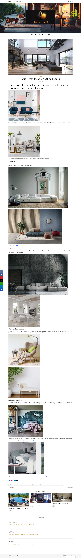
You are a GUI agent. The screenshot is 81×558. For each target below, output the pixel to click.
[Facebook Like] (1, 271)
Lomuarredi (12, 487)
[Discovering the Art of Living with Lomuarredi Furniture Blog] (40, 17)
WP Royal (16, 555)
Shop (17, 1)
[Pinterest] (1, 277)
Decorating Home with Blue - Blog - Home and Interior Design (21, 524)
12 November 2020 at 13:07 (12, 532)
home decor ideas (31, 484)
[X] (1, 280)
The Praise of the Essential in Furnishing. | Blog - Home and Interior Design (23, 534)
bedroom (11, 484)
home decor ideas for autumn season (42, 484)
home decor (24, 484)
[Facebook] (1, 274)
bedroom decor (17, 484)
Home (9, 1)
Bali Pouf (17, 245)
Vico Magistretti (33, 440)
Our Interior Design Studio (37, 505)
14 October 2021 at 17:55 (12, 522)
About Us (14, 1)
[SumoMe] (1, 289)
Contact (21, 1)
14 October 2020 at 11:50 (12, 542)
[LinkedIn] (1, 286)
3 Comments (70, 487)
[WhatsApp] (1, 283)
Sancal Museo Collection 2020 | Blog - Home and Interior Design (21, 544)
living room (52, 484)
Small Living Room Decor (47, 476)
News (40, 76)
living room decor (59, 484)
